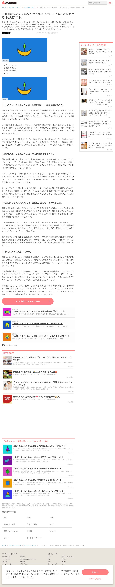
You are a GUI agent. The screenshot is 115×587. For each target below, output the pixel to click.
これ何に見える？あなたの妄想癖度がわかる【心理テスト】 (37, 480)
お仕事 (64, 559)
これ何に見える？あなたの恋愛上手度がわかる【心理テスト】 (37, 323)
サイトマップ (6, 559)
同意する (95, 572)
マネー (64, 564)
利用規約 (22, 561)
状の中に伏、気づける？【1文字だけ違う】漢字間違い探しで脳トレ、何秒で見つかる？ (100, 123)
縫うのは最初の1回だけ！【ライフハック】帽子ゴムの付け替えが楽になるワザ (100, 71)
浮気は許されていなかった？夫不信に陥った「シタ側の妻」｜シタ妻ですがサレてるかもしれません (100, 102)
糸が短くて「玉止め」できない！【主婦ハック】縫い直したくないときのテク (100, 51)
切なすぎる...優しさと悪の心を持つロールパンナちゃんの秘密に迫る (100, 81)
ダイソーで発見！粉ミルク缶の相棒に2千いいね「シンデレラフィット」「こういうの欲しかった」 (100, 113)
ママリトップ (6, 557)
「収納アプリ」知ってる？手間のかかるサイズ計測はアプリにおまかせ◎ (100, 134)
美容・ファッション (68, 557)
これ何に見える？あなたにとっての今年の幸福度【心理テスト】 (38, 311)
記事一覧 (4, 561)
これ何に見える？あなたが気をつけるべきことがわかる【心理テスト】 (41, 336)
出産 (49, 561)
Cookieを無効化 (95, 578)
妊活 (49, 557)
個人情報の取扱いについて (28, 559)
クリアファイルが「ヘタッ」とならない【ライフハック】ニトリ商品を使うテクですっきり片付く (100, 145)
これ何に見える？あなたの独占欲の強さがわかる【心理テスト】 (39, 491)
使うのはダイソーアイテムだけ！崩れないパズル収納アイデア (100, 61)
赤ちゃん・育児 (52, 564)
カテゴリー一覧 (6, 564)
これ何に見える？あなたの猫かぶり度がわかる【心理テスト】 (38, 457)
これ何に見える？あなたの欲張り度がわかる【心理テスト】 (37, 468)
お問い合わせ (24, 564)
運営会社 (22, 557)
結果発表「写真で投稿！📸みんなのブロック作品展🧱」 (36, 372)
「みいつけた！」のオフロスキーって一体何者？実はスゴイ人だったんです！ (100, 91)
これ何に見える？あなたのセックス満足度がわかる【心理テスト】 (40, 446)
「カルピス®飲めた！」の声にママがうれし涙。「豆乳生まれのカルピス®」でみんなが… (42, 383)
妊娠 (49, 559)
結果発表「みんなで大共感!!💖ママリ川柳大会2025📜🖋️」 (37, 397)
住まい (64, 561)
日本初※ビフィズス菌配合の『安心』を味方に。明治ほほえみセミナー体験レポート (42, 358)
